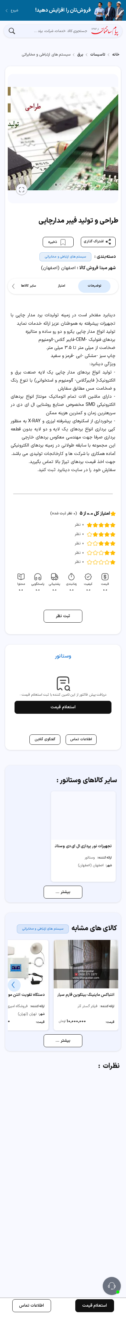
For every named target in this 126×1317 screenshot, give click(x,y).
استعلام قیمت (63, 707)
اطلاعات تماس (31, 1305)
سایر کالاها (28, 285)
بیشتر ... (63, 892)
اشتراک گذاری (94, 241)
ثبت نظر (63, 616)
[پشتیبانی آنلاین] (112, 1286)
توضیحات (94, 285)
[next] (14, 286)
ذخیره (53, 242)
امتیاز (61, 285)
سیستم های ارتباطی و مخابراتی (65, 256)
